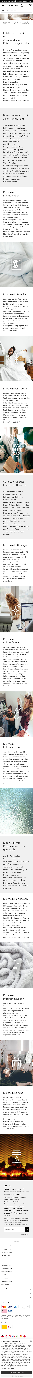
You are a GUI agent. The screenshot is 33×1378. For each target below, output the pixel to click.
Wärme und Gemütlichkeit (24, 22)
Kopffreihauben (5, 1262)
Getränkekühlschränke (7, 1271)
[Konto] (22, 5)
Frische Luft (15, 22)
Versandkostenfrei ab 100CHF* (24, 1)
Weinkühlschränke (6, 1249)
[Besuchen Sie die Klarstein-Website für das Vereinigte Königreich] (24, 1336)
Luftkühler (4, 1275)
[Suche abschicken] (3, 11)
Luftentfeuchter (5, 1255)
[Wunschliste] (26, 5)
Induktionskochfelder (6, 1281)
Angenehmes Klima (6, 22)
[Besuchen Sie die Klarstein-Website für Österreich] (6, 1336)
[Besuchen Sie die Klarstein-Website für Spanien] (21, 1336)
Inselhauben (4, 1258)
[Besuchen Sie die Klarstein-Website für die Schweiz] (10, 1336)
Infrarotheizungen (6, 1265)
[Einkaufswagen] (30, 5)
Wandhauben (4, 1278)
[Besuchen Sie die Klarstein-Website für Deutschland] (2, 1336)
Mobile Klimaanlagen (6, 1252)
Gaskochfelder (5, 1284)
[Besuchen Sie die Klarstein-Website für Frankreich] (13, 1336)
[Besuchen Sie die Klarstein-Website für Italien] (17, 1336)
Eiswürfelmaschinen (6, 1268)
